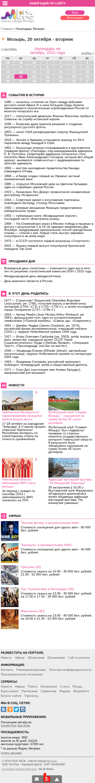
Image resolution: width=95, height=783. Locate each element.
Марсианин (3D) (32, 611)
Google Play (9, 725)
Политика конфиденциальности (70, 669)
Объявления (48, 686)
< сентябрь (9, 49)
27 (21, 81)
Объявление (36, 657)
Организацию (56, 657)
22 (47, 76)
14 (34, 72)
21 (34, 76)
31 (74, 81)
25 (87, 76)
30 (34, 62)
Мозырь (52, 760)
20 (21, 76)
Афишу (20, 657)
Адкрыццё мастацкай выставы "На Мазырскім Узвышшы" (70, 481)
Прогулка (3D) (31, 567)
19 (8, 76)
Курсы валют (10, 691)
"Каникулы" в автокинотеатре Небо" (46, 545)
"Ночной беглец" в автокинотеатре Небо (50, 523)
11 (87, 67)
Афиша (20, 686)
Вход (75, 12)
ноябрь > (87, 53)
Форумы (64, 691)
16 (61, 72)
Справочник (48, 691)
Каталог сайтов (11, 695)
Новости (6, 686)
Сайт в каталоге (79, 657)
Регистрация (75, 17)
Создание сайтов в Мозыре (19, 769)
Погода (77, 686)
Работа (32, 686)
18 (87, 72)
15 (47, 72)
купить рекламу (11, 753)
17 (74, 72)
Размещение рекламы (31, 669)
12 (8, 72)
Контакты (7, 669)
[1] (47, 779)
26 (8, 81)
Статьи (64, 686)
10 (74, 67)
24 (74, 76)
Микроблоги (81, 691)
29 (21, 62)
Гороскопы (31, 695)
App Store (23, 725)
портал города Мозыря (17, 21)
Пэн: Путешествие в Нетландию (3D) (47, 589)
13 (21, 72)
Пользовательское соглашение (22, 674)
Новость (6, 657)
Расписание (30, 691)
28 (8, 62)
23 (61, 76)
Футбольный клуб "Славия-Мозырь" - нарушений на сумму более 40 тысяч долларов (67, 417)
